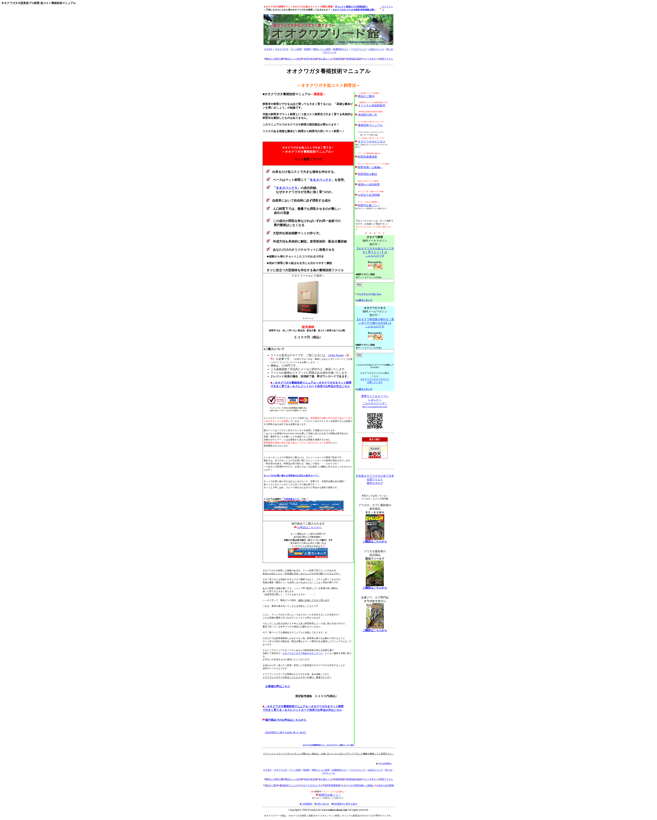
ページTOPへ (385, 763)
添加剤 (307, 49)
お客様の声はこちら (277, 686)
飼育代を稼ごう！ (369, 205)
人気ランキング (364, 300)
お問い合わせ (322, 804)
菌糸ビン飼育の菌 (274, 58)
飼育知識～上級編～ (370, 167)
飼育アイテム (386, 58)
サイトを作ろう (370, 58)
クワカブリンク (358, 49)
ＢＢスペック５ (320, 180)
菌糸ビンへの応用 (293, 58)
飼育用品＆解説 (367, 174)
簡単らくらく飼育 (322, 49)
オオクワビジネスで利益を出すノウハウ (303, 653)
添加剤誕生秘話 (353, 58)
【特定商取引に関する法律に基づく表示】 (285, 732)
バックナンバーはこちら (369, 294)
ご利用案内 (306, 804)
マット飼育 (296, 49)
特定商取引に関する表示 (345, 804)
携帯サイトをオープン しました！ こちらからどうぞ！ (375, 400)
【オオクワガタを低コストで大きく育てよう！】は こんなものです (375, 252)
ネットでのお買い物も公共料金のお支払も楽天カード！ (292, 475)
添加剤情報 (338, 58)
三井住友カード (291, 499)
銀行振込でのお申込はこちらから (285, 719)
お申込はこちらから (309, 527)
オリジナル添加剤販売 (371, 105)
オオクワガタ (281, 49)
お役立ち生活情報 (369, 194)
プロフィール (329, 52)
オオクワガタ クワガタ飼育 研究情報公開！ (354, 9)
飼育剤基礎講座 (367, 156)
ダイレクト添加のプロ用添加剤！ (351, 6)
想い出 (389, 49)
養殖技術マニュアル (370, 125)
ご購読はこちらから (375, 541)
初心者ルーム (325, 58)
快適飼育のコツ (341, 49)
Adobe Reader (336, 355)
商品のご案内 (366, 96)
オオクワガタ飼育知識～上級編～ (358, 785)
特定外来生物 (310, 58)
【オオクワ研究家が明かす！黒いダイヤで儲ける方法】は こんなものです (375, 323)
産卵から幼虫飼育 (369, 184)
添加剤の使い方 (367, 114)
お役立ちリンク (376, 49)
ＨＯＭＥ (268, 49)
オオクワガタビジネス (371, 141)
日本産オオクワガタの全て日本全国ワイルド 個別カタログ (375, 479)
